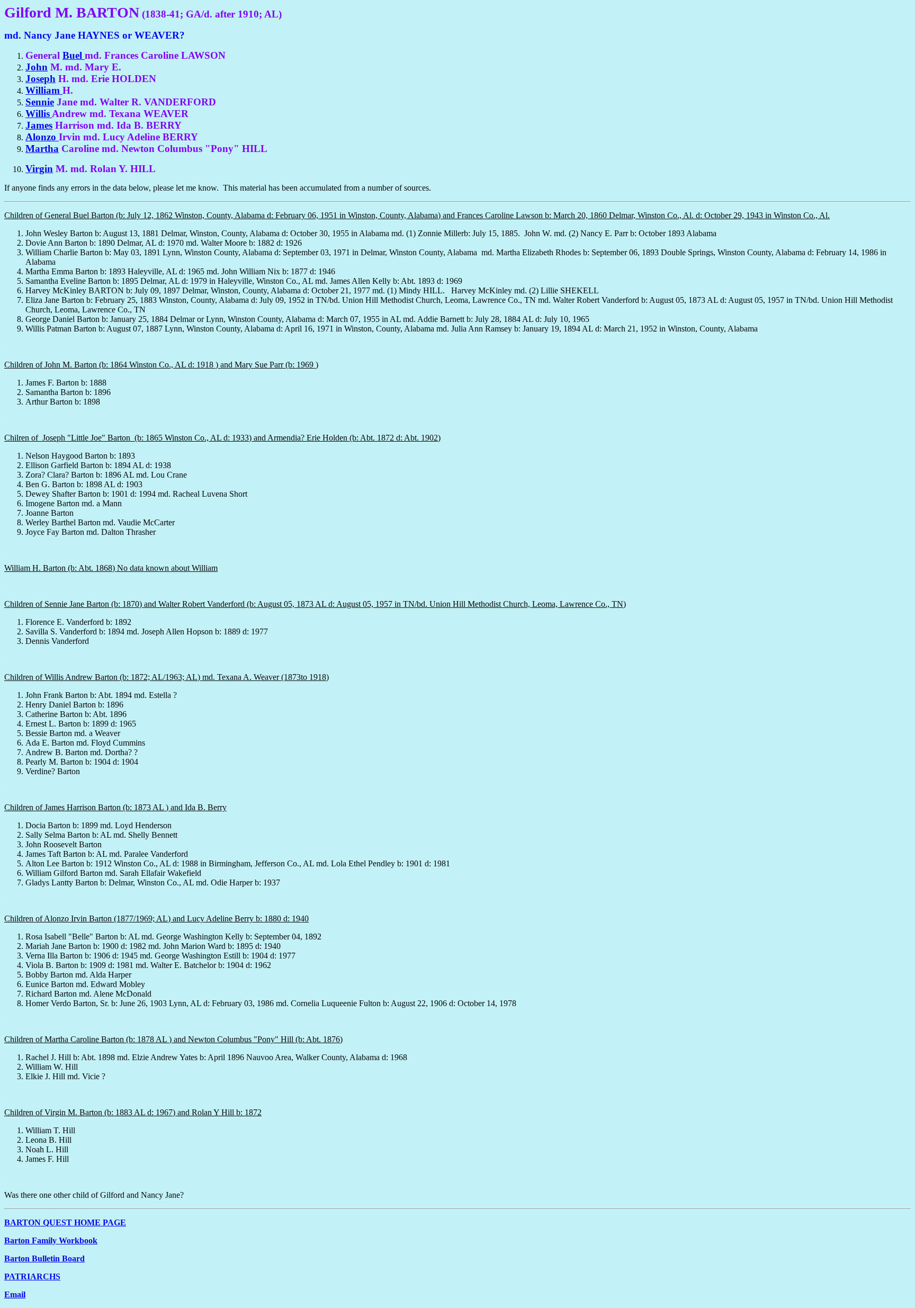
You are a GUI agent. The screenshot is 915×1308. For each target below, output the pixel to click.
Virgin (39, 168)
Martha (42, 148)
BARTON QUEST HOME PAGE (65, 1222)
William (43, 90)
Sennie (39, 101)
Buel (73, 55)
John (36, 67)
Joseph (40, 78)
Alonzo (42, 136)
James (38, 125)
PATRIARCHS (32, 1276)
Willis (38, 113)
